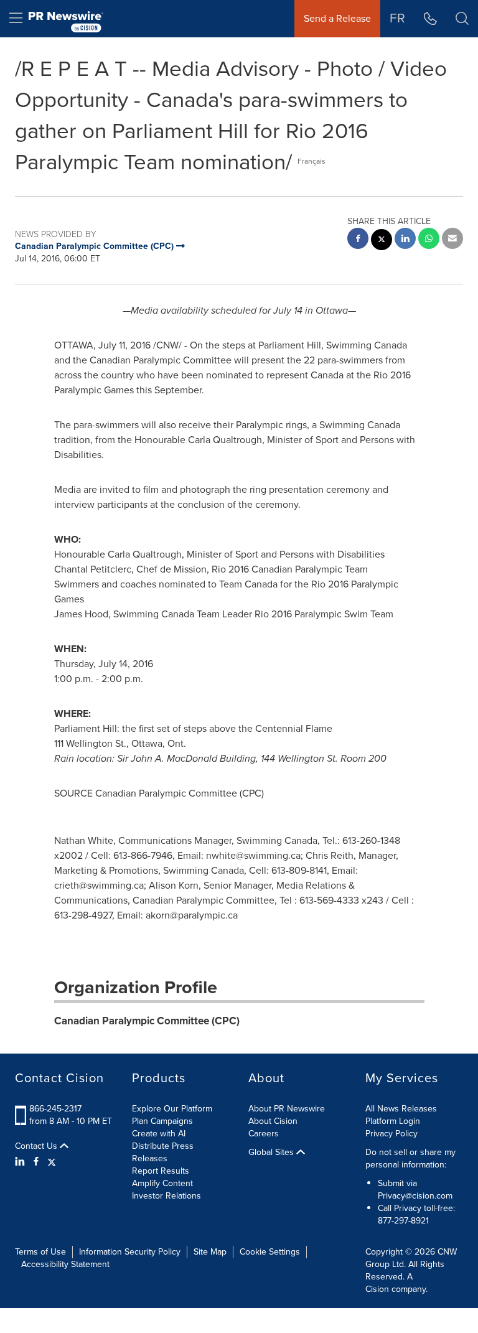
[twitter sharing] (381, 241)
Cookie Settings (270, 1251)
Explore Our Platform (172, 1108)
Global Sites (272, 1152)
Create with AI (158, 1133)
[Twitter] (51, 1162)
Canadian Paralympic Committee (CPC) (147, 1021)
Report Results (160, 1170)
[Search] (462, 18)
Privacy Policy (391, 1133)
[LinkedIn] (21, 1162)
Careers (263, 1133)
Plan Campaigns (162, 1121)
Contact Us (37, 1146)
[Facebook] (36, 1162)
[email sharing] (452, 240)
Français (312, 161)
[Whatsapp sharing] (428, 240)
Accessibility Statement (65, 1264)
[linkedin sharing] (405, 240)
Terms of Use (40, 1251)
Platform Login (392, 1121)
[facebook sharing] (357, 240)
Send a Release (337, 18)
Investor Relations (166, 1195)
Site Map (210, 1251)
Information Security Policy (129, 1251)
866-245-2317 (55, 1108)
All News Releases (401, 1108)
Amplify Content (162, 1183)
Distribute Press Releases (163, 1152)
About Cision (273, 1121)
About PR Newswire (286, 1108)
